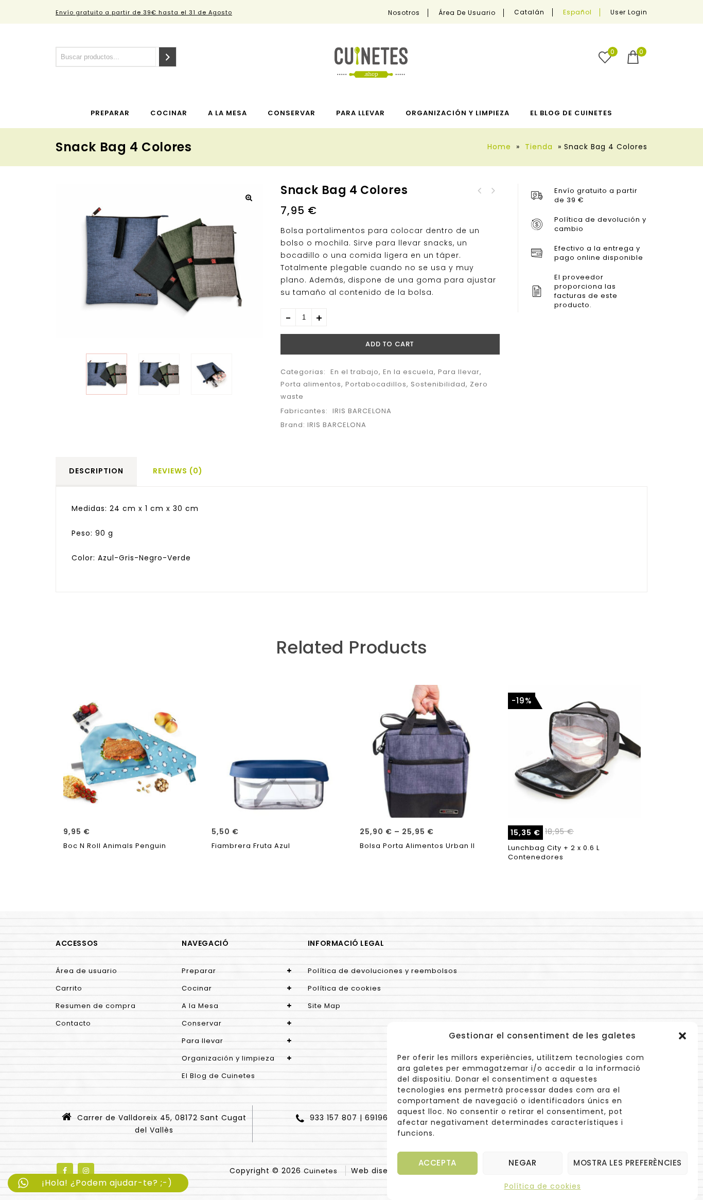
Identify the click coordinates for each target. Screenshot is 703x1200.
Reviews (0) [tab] (178, 471)
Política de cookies (542, 1186)
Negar (522, 1163)
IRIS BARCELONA (362, 411)
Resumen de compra (96, 1006)
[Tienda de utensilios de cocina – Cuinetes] (371, 62)
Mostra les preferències (627, 1163)
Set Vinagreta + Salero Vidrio (493, 191)
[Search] (167, 56)
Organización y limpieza (457, 113)
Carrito (69, 988)
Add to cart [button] (130, 806)
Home (499, 147)
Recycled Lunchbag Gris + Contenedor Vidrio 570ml (479, 191)
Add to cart (389, 344)
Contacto (73, 1023)
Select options (426, 806)
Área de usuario (467, 13)
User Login (628, 12)
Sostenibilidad (438, 384)
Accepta (437, 1163)
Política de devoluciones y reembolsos (383, 971)
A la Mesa (227, 113)
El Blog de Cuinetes (571, 113)
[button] (682, 1036)
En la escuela (408, 372)
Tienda (539, 147)
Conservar (291, 113)
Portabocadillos (376, 384)
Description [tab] (96, 471)
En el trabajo (354, 372)
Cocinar (168, 113)
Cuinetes (321, 1171)
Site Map (324, 1006)
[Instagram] (86, 1171)
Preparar (110, 113)
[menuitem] (529, 12)
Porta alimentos (310, 384)
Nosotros (404, 13)
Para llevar (360, 113)
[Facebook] (65, 1171)
